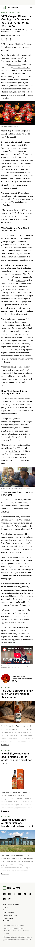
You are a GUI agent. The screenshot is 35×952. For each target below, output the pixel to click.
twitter (16, 681)
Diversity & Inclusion (18, 928)
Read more (5, 745)
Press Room (26, 931)
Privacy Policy (17, 931)
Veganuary (20, 280)
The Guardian (9, 643)
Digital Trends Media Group (10, 925)
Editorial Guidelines (8, 913)
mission (4, 248)
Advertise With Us (8, 918)
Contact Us (6, 910)
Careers (22, 925)
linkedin (13, 681)
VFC (3, 44)
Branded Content (7, 921)
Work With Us (7, 928)
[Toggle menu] (31, 7)
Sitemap (6, 933)
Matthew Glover (14, 64)
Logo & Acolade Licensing (10, 915)
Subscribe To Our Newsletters (11, 904)
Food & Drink (5, 687)
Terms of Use (7, 931)
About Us (5, 907)
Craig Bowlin (14, 451)
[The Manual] (10, 7)
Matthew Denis (7, 35)
